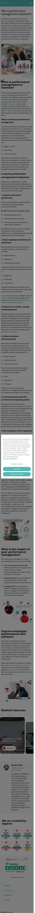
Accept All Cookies (16, 474)
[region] (17, 456)
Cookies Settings (17, 464)
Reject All (17, 469)
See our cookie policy (10, 458)
